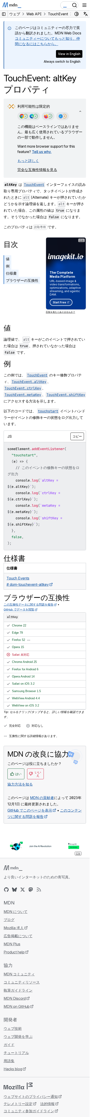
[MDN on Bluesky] (14, 889)
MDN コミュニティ (19, 974)
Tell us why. (41, 151)
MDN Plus (12, 944)
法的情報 (47, 1103)
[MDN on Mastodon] (30, 889)
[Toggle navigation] (84, 5)
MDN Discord (15, 998)
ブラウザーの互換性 (22, 280)
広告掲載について (18, 936)
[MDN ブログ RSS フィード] (39, 889)
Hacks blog (13, 1069)
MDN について (16, 911)
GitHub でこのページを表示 (29, 810)
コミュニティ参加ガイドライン (29, 1111)
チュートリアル (16, 1052)
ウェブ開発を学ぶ (18, 1036)
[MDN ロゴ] (13, 868)
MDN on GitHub (17, 1006)
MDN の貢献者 (42, 797)
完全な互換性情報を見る (37, 169)
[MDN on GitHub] (6, 889)
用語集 (9, 1061)
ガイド (9, 1044)
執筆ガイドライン (18, 990)
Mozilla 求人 (14, 928)
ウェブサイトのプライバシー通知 (31, 1096)
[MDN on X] (22, 889)
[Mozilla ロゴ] (18, 1086)
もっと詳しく (28, 160)
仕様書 (11, 273)
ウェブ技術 (13, 1028)
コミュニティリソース (22, 982)
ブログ (9, 919)
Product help (14, 952)
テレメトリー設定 (18, 1103)
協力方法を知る (20, 784)
